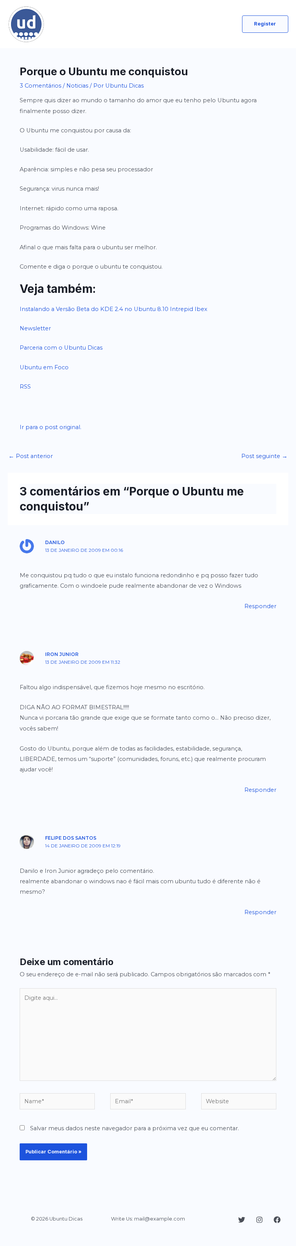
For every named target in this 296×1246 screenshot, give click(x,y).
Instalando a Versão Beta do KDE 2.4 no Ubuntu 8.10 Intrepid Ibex (113, 309)
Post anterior (30, 456)
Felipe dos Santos (70, 838)
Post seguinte (264, 456)
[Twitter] (241, 1219)
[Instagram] (259, 1219)
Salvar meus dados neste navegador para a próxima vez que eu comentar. (134, 1128)
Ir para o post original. (50, 427)
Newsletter (35, 328)
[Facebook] (277, 1219)
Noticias (77, 85)
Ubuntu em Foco (44, 367)
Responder (260, 606)
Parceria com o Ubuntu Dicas (61, 347)
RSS (25, 386)
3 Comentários (40, 85)
